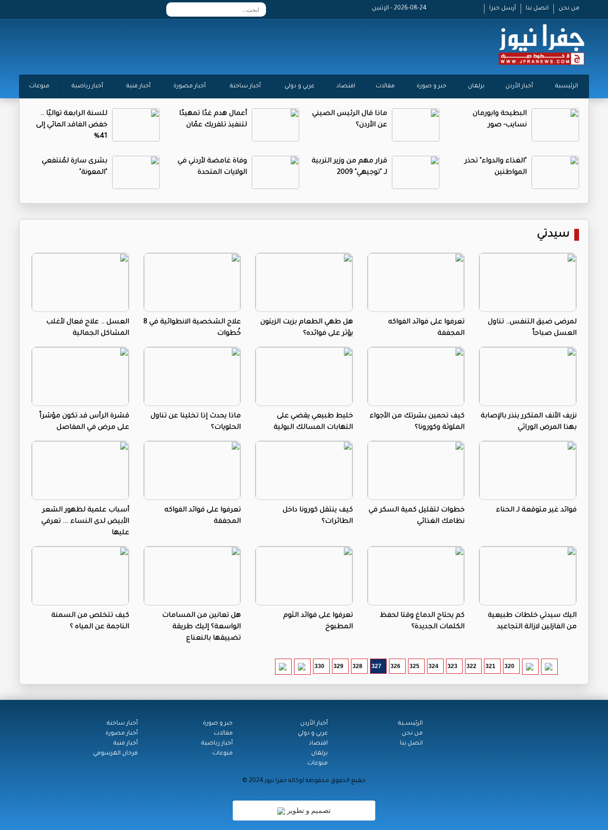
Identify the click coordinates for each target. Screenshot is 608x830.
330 (319, 666)
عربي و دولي (299, 86)
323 (452, 666)
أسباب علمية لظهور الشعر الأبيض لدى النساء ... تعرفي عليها (85, 522)
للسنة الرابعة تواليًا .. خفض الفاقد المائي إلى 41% (71, 125)
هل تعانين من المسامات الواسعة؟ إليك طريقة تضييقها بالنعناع (201, 627)
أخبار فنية (138, 86)
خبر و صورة (431, 86)
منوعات (39, 86)
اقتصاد (345, 86)
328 (357, 666)
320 (509, 666)
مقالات (385, 86)
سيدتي (553, 235)
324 (433, 666)
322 (471, 666)
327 (376, 666)
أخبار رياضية (87, 86)
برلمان (476, 86)
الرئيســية (410, 723)
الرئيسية (566, 86)
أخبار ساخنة (245, 86)
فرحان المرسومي (115, 753)
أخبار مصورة (189, 86)
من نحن (569, 8)
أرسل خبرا (502, 8)
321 (490, 666)
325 (414, 666)
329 (338, 666)
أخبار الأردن (519, 86)
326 (395, 666)
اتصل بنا (537, 8)
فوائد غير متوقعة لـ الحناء (536, 510)
